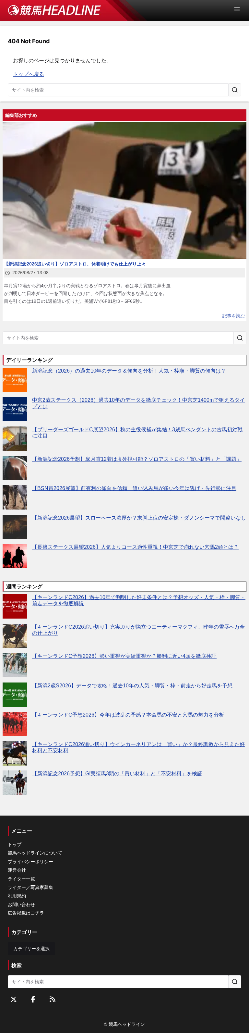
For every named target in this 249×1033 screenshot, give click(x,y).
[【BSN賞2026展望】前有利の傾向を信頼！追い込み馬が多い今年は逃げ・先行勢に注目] (15, 497)
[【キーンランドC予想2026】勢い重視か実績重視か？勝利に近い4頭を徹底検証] (15, 665)
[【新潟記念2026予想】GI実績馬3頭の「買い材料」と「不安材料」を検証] (15, 782)
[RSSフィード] (52, 999)
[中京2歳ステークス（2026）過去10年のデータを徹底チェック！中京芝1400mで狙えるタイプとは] (15, 409)
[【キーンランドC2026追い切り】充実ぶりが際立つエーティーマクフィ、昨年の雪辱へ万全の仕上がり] (15, 636)
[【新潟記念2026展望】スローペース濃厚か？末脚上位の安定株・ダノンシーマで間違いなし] (15, 527)
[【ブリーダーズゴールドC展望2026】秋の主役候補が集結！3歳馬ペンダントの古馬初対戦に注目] (15, 438)
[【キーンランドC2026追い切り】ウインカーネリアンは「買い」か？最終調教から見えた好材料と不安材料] (15, 753)
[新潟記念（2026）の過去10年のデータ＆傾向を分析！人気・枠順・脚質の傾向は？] (15, 380)
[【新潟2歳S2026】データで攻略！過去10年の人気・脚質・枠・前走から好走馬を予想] (15, 695)
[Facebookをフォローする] (33, 999)
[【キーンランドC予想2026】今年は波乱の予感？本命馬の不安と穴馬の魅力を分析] (15, 724)
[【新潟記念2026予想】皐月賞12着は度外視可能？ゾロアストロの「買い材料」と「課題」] (15, 468)
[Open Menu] (239, 9)
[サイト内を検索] (234, 89)
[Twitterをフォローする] (13, 999)
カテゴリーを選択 (31, 948)
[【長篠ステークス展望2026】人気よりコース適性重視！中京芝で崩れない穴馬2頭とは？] (15, 556)
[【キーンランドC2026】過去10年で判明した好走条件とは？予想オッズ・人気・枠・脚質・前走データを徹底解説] (15, 606)
